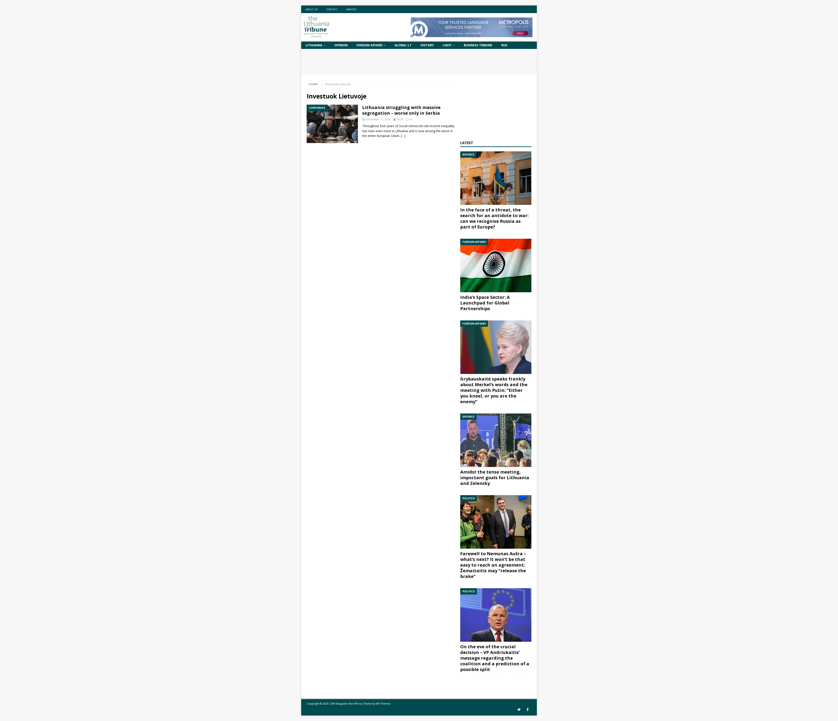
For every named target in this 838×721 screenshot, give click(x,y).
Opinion (341, 45)
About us (312, 9)
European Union (388, 136)
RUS (504, 45)
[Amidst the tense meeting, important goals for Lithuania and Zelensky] (495, 440)
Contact (332, 9)
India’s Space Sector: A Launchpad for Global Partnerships (485, 302)
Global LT (403, 45)
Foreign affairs (370, 45)
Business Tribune (478, 45)
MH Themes (383, 703)
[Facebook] (527, 709)
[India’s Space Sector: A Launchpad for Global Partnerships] (495, 265)
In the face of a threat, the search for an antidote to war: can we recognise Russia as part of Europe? (494, 218)
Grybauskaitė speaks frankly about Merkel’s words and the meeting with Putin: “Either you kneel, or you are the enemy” (493, 390)
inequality (447, 126)
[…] (403, 136)
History (427, 45)
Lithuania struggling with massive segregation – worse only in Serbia (401, 110)
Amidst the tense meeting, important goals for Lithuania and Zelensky (494, 477)
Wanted (351, 9)
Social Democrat (411, 126)
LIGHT (447, 45)
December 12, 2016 (378, 119)
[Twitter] (519, 709)
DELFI (400, 119)
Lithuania (314, 45)
